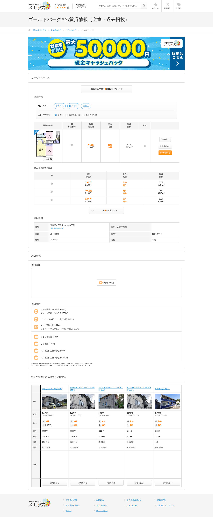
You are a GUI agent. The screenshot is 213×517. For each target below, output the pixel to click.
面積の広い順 (91, 115)
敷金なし (60, 106)
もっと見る (47, 159)
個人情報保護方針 (134, 500)
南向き (86, 106)
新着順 (60, 115)
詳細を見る (165, 139)
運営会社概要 (71, 500)
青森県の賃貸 (56, 30)
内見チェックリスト (165, 505)
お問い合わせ (165, 153)
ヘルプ (68, 511)
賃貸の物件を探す (39, 30)
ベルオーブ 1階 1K (162, 389)
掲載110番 (161, 500)
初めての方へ (132, 505)
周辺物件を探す (56, 228)
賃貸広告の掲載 (72, 505)
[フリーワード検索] (144, 6)
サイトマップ (102, 511)
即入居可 (73, 106)
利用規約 (100, 500)
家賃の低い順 (74, 115)
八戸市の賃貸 (71, 30)
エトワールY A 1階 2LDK (52, 389)
